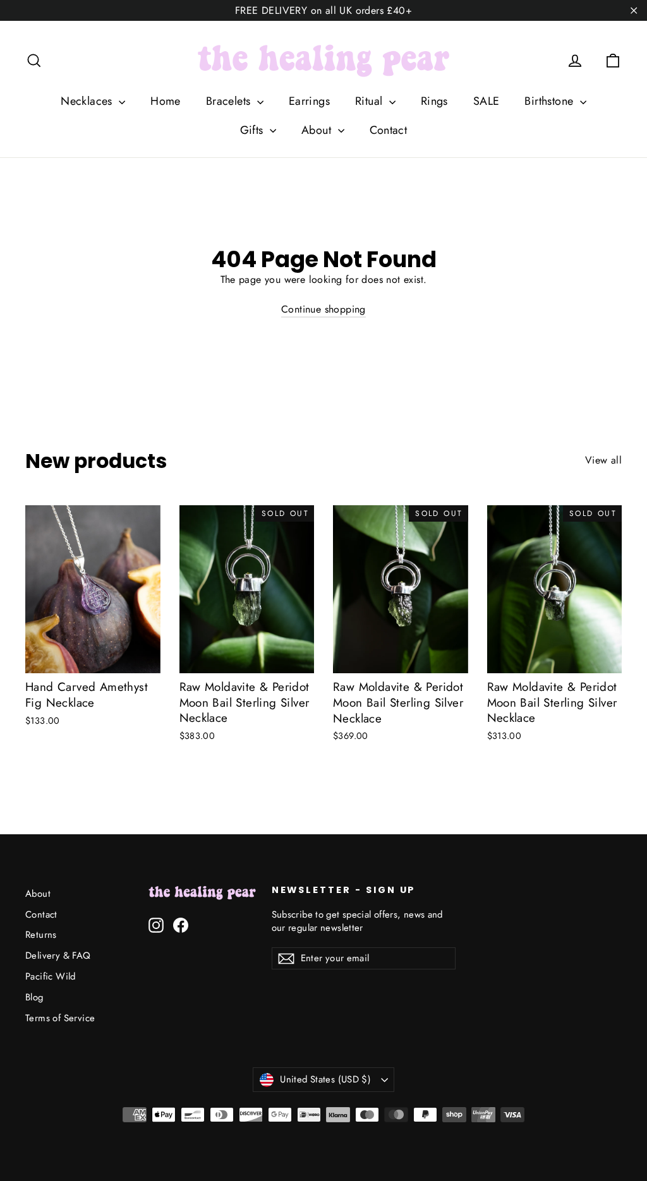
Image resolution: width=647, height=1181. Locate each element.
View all (603, 460)
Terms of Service (60, 1018)
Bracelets (230, 101)
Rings (434, 101)
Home (165, 101)
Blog (34, 997)
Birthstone (550, 101)
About (317, 130)
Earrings (309, 101)
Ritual (370, 101)
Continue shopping (323, 309)
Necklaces (88, 101)
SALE (486, 101)
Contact (389, 130)
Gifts (253, 130)
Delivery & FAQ (58, 955)
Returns (41, 935)
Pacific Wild (50, 976)
